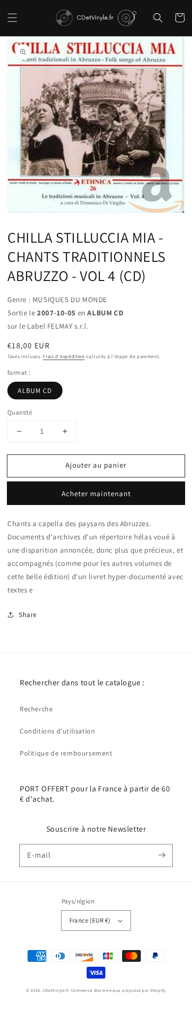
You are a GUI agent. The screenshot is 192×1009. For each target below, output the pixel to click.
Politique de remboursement (66, 753)
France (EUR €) (90, 920)
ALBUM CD (35, 390)
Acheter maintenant (96, 493)
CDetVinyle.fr (56, 990)
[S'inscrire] (161, 855)
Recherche (36, 708)
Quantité (19, 412)
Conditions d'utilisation (57, 731)
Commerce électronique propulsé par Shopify (118, 990)
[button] (12, 17)
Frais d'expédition (64, 356)
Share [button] (28, 614)
